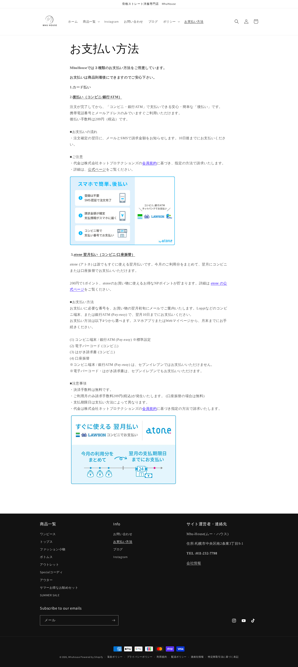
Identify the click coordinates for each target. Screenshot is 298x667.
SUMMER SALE (50, 595)
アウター (46, 580)
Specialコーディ (51, 572)
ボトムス (46, 557)
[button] (90, 21)
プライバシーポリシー (139, 656)
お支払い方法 (122, 542)
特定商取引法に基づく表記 (223, 656)
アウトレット (49, 564)
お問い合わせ (122, 534)
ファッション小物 (52, 549)
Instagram (120, 557)
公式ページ (97, 169)
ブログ (118, 549)
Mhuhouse (74, 657)
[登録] (113, 620)
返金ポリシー (115, 656)
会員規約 (149, 163)
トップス (46, 542)
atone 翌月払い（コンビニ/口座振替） (104, 254)
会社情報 (194, 563)
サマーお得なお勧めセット (59, 588)
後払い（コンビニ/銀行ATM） (97, 97)
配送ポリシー (179, 656)
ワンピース (48, 534)
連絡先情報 (197, 656)
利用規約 (162, 656)
